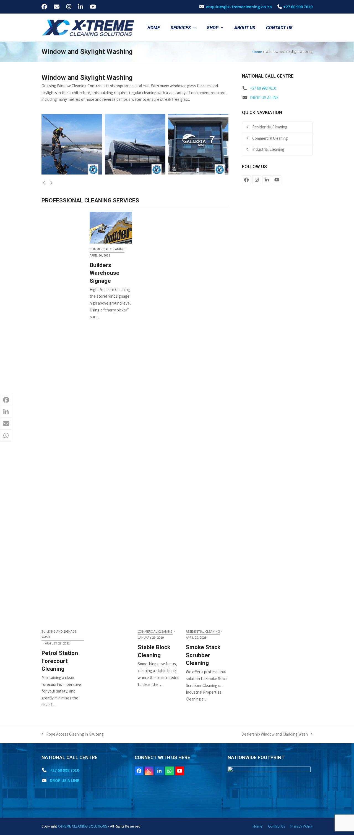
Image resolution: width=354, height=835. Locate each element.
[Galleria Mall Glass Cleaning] (71, 143)
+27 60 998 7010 (298, 6)
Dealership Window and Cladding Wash (274, 734)
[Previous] (44, 183)
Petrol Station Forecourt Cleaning (59, 661)
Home (257, 51)
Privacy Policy (301, 826)
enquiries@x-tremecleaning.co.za (239, 6)
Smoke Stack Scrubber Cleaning (203, 655)
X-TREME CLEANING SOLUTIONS (82, 826)
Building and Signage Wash (58, 634)
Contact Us (276, 826)
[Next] (51, 183)
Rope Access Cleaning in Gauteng (72, 734)
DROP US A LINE (264, 97)
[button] (6, 400)
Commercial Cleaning (155, 631)
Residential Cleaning (203, 631)
